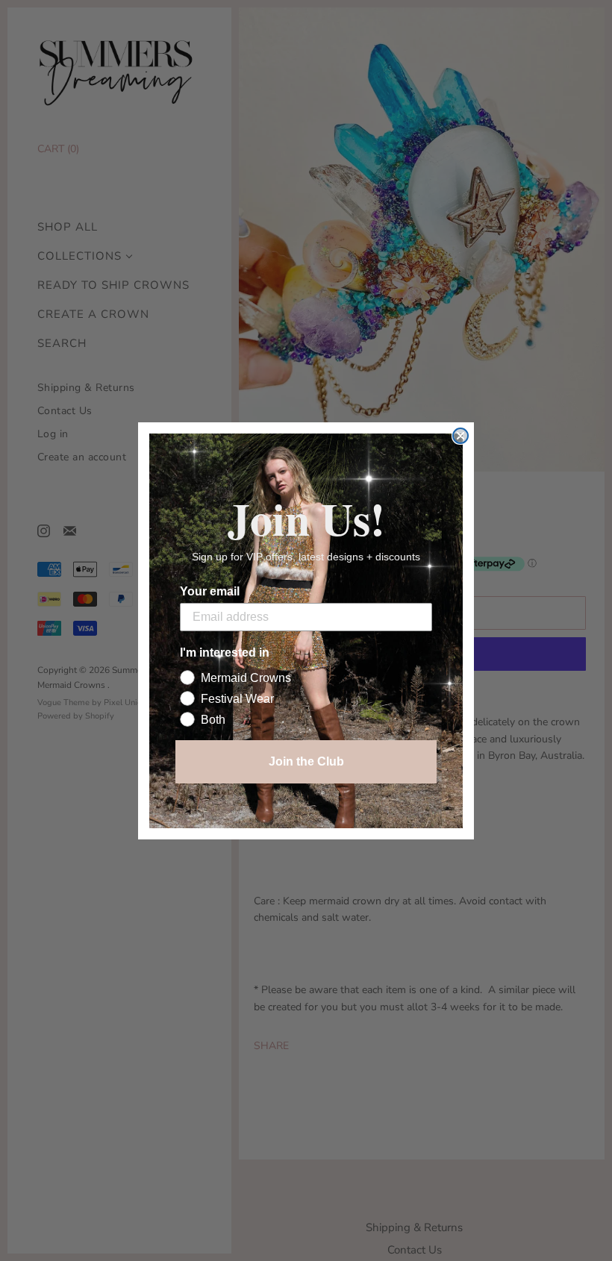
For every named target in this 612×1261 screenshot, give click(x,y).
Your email (210, 591)
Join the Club (306, 761)
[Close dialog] (460, 435)
